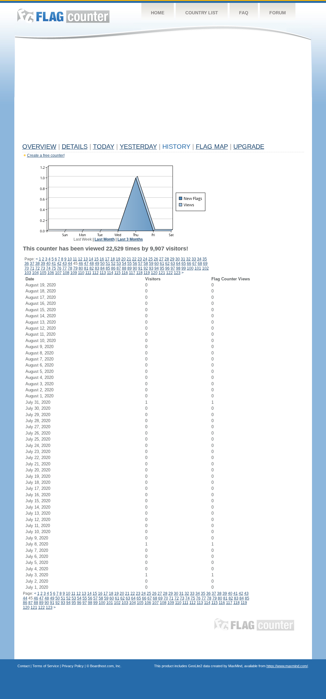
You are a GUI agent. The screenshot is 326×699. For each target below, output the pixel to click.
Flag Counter (63, 16)
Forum (277, 12)
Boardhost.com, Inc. (105, 666)
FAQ (243, 12)
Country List (201, 12)
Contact (24, 666)
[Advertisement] (163, 92)
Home (157, 12)
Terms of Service (45, 666)
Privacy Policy (73, 666)
